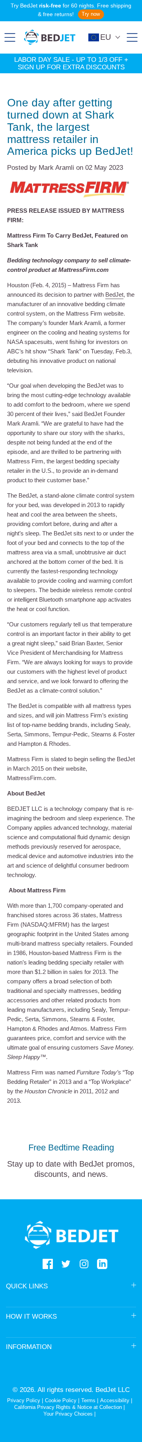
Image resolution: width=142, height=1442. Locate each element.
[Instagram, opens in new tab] (84, 1264)
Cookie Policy (61, 1400)
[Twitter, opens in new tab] (66, 1264)
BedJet (114, 294)
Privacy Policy (23, 1400)
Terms (88, 1400)
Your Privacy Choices (68, 1414)
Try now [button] (91, 14)
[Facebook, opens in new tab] (48, 1264)
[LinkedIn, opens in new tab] (102, 1264)
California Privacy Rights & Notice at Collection (68, 1407)
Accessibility (114, 1400)
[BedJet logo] (49, 37)
